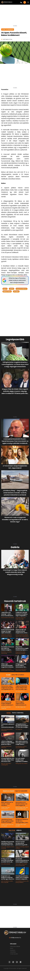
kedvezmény (22, 865)
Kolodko (3, 824)
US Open (16, 291)
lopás (5, 846)
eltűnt (5, 864)
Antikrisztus (3, 747)
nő (25, 746)
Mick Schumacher (19, 669)
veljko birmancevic (20, 619)
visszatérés (9, 652)
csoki (27, 881)
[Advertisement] (15, 406)
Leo (2, 826)
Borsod (17, 807)
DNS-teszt (3, 763)
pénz (4, 691)
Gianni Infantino (4, 617)
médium (25, 763)
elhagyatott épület (20, 808)
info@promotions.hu (16, 937)
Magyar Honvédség (20, 846)
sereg (26, 846)
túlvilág (17, 763)
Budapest (18, 826)
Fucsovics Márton (21, 289)
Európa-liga (18, 619)
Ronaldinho (3, 652)
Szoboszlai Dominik (20, 634)
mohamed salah (19, 617)
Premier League (8, 636)
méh (24, 746)
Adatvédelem (13, 952)
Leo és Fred (10, 824)
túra (16, 729)
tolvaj (2, 846)
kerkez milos (7, 670)
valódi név (8, 707)
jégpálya (9, 846)
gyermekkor (8, 763)
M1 (28, 846)
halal (22, 763)
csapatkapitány (25, 636)
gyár (9, 807)
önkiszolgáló (18, 864)
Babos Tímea (7, 291)
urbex (26, 807)
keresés (8, 864)
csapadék (6, 882)
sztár (4, 707)
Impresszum (12, 950)
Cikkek (11, 289)
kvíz (2, 691)
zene (24, 707)
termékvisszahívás (21, 881)
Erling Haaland (19, 652)
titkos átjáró (23, 824)
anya (17, 747)
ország (19, 691)
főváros (22, 691)
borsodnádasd (4, 808)
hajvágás (23, 653)
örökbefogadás (4, 764)
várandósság (21, 747)
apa (21, 729)
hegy (19, 729)
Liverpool (26, 634)
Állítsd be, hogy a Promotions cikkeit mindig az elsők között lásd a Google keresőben (17, 280)
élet (20, 763)
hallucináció (4, 730)
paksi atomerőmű (5, 881)
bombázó (24, 670)
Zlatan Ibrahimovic (20, 652)
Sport (5, 289)
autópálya (18, 848)
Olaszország (4, 653)
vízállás (11, 881)
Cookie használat (14, 954)
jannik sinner (18, 670)
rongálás (5, 826)
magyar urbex (4, 807)
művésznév (3, 708)
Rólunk (11, 948)
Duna (2, 864)
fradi (24, 617)
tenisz (25, 669)
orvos (5, 729)
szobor (6, 824)
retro (19, 707)
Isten (2, 729)
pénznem (8, 691)
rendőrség (3, 848)
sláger (21, 707)
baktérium (21, 882)
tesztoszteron (9, 729)
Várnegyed (18, 824)
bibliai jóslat (8, 746)
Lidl (16, 881)
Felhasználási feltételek (15, 946)
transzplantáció (19, 746)
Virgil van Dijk (18, 636)
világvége (3, 746)
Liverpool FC (3, 634)
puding (17, 882)
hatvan (12, 846)
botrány (12, 617)
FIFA (9, 617)
